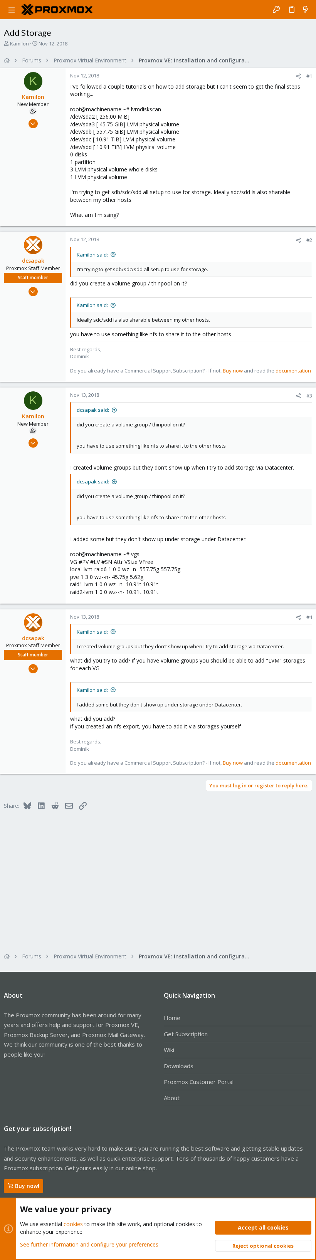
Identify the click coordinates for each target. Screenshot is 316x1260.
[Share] (298, 76)
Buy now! (27, 1186)
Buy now (233, 370)
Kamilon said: (92, 254)
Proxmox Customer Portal (199, 1082)
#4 (309, 617)
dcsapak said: (93, 409)
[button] (11, 10)
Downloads (178, 1066)
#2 (309, 240)
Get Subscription (186, 1034)
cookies (73, 1224)
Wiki (169, 1050)
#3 (309, 395)
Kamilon (19, 43)
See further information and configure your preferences (89, 1244)
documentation (293, 370)
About (172, 1098)
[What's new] (305, 9)
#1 (309, 75)
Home (172, 1018)
